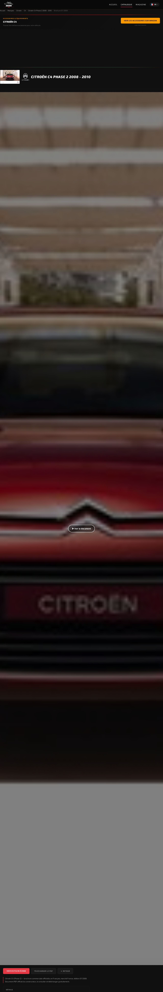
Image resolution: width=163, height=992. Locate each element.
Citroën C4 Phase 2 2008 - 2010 (40, 11)
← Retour (65, 971)
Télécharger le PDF (43, 971)
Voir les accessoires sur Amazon (140, 21)
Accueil (113, 4)
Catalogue (126, 4)
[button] (81, 528)
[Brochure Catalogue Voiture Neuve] (9, 4)
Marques (11, 11)
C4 (25, 11)
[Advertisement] (81, 48)
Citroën (19, 11)
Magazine (141, 4)
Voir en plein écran (16, 971)
